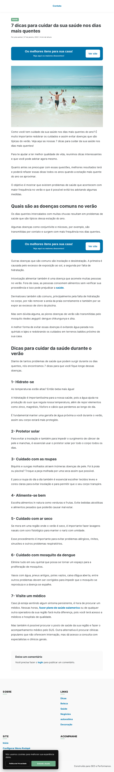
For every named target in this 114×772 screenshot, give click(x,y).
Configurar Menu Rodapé (16, 748)
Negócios (65, 714)
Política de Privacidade (18, 763)
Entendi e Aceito (43, 764)
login (40, 662)
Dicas (63, 698)
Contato (57, 5)
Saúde (15, 19)
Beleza (64, 703)
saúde (60, 287)
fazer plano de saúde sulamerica (59, 607)
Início (5, 743)
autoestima (66, 719)
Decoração (66, 724)
